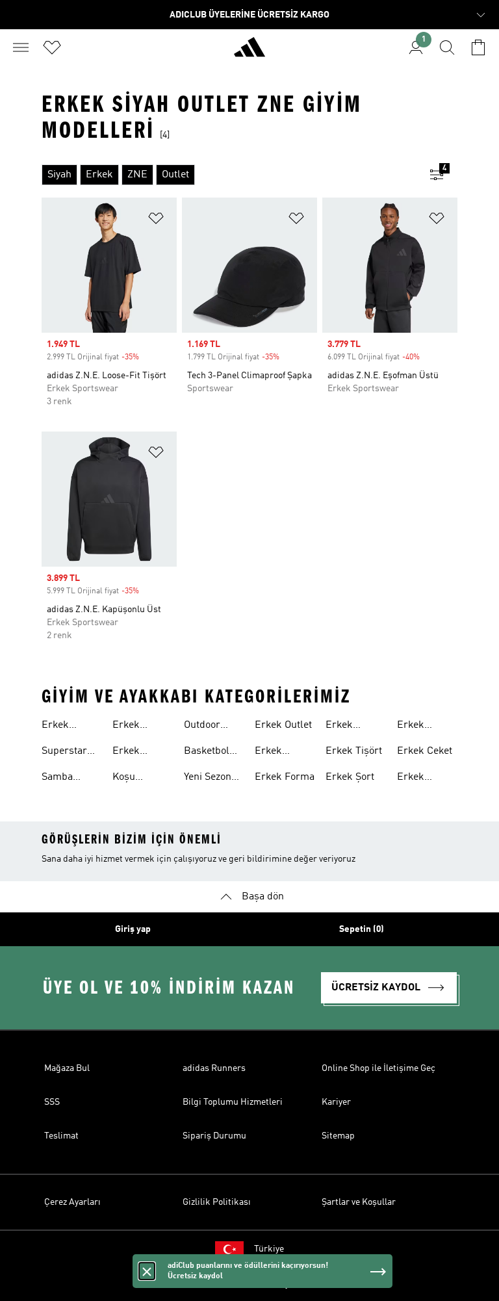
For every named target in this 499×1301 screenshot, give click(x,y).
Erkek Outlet (283, 725)
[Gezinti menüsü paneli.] (20, 47)
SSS (52, 1102)
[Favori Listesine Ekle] (156, 220)
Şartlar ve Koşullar (359, 1202)
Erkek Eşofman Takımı (346, 726)
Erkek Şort (350, 777)
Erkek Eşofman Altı (426, 726)
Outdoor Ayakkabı (204, 726)
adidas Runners (214, 1068)
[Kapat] (147, 1279)
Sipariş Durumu (214, 1135)
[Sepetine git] (478, 47)
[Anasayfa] (249, 52)
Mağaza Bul (67, 1068)
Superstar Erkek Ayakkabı (64, 752)
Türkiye (269, 1249)
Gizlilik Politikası (217, 1202)
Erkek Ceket (424, 751)
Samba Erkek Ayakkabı (62, 778)
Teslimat (61, 1135)
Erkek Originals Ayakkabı (133, 726)
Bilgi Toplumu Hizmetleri (233, 1102)
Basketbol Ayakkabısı (208, 752)
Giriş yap (133, 929)
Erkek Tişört (354, 751)
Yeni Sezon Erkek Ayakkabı (207, 778)
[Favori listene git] (52, 47)
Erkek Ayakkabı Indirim (275, 752)
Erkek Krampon (133, 752)
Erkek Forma (284, 777)
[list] (229, 174)
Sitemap (338, 1135)
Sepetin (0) (361, 929)
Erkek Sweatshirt (421, 778)
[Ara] (447, 47)
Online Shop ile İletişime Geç (378, 1068)
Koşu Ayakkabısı (137, 778)
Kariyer (336, 1102)
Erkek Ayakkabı (62, 726)
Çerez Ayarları (72, 1202)
